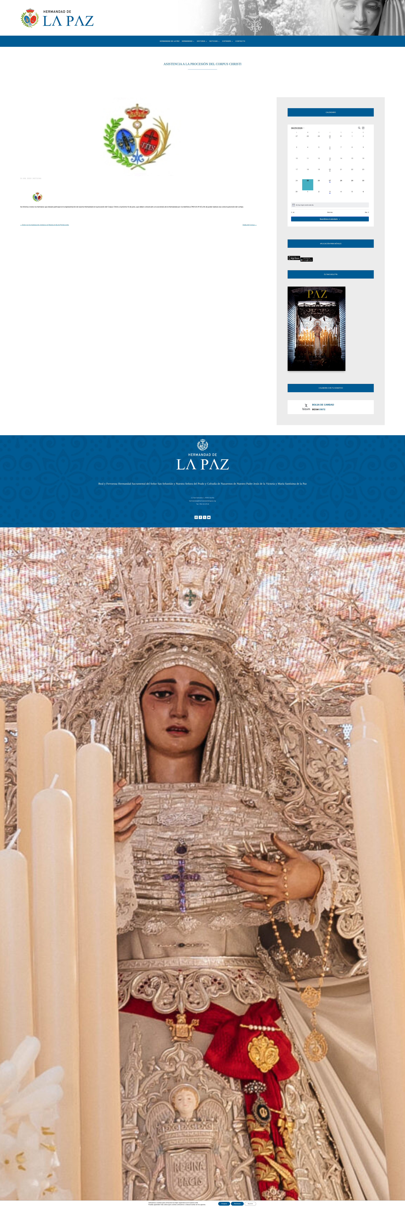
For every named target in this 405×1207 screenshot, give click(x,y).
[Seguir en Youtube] (209, 517)
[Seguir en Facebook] (200, 517)
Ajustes (250, 1204)
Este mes (330, 212)
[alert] (330, 204)
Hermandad (187, 41)
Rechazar (237, 1204)
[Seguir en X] (204, 517)
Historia (201, 41)
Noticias (213, 41)
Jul (293, 212)
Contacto (240, 41)
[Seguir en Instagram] (196, 517)
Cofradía (226, 41)
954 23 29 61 (204, 504)
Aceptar (224, 1204)
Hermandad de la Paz (170, 41)
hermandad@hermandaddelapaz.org (202, 501)
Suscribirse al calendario (329, 219)
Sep (366, 212)
